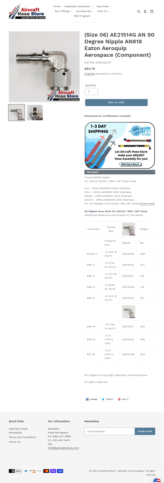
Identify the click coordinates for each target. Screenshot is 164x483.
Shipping (89, 73)
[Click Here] (147, 203)
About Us (14, 441)
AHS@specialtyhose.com (63, 447)
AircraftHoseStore (106, 471)
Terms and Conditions (22, 437)
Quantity (90, 85)
